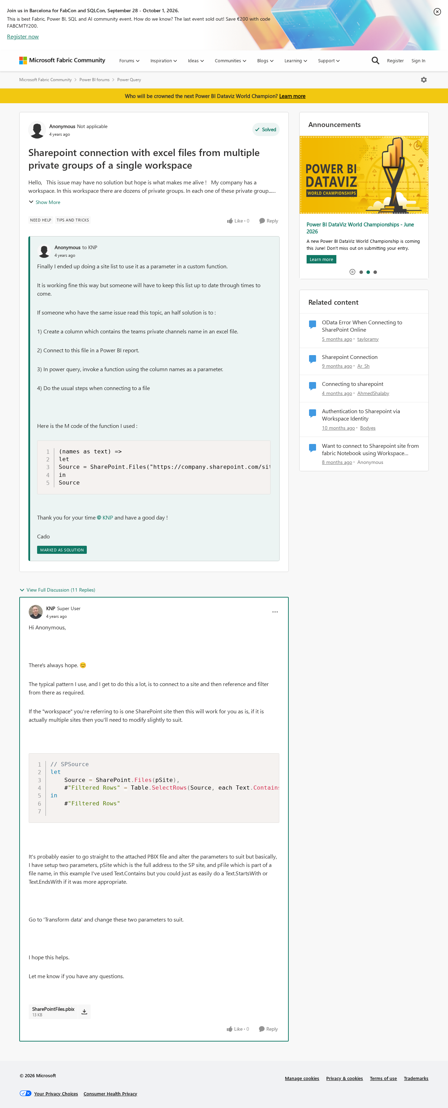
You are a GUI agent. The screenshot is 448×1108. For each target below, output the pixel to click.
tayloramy (368, 339)
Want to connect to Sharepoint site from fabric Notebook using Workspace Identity (370, 449)
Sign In (418, 60)
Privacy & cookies (344, 1078)
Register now (23, 36)
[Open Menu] (424, 80)
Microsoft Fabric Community (45, 79)
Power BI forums (94, 79)
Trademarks (416, 1078)
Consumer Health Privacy (110, 1093)
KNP (108, 517)
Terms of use (383, 1078)
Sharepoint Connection (350, 356)
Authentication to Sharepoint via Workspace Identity (361, 415)
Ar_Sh (363, 365)
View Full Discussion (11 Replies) (61, 589)
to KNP (89, 247)
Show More (48, 202)
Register (395, 60)
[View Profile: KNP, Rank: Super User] (36, 612)
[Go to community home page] (62, 60)
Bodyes (368, 427)
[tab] (360, 271)
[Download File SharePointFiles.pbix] (84, 1011)
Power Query (129, 79)
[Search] (375, 60)
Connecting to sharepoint (352, 383)
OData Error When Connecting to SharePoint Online (362, 326)
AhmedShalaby (373, 393)
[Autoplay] (352, 271)
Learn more (292, 95)
